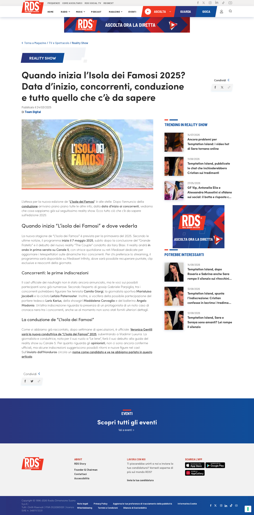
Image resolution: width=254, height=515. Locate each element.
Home (50, 11)
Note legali (82, 503)
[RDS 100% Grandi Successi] (33, 8)
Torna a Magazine (35, 43)
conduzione (30, 206)
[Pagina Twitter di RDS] (203, 3)
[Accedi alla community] (221, 11)
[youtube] (236, 505)
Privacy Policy (100, 503)
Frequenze (54, 3)
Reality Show (80, 43)
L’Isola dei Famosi (82, 201)
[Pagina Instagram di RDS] (210, 3)
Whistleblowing (84, 507)
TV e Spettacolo (59, 43)
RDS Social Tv (93, 3)
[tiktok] (231, 505)
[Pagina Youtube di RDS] (230, 3)
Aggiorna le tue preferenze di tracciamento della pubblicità (142, 503)
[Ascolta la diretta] (148, 11)
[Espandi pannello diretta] (170, 11)
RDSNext (109, 3)
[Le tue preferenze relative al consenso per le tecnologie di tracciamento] (248, 509)
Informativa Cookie (187, 503)
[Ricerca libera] (230, 11)
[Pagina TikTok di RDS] (223, 3)
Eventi (132, 11)
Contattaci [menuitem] (80, 473)
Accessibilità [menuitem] (81, 478)
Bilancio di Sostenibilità (135, 507)
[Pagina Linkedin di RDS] (216, 3)
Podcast (96, 11)
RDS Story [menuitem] (80, 463)
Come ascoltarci (72, 3)
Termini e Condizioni (108, 507)
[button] (215, 87)
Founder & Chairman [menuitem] (85, 469)
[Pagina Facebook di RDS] (198, 3)
